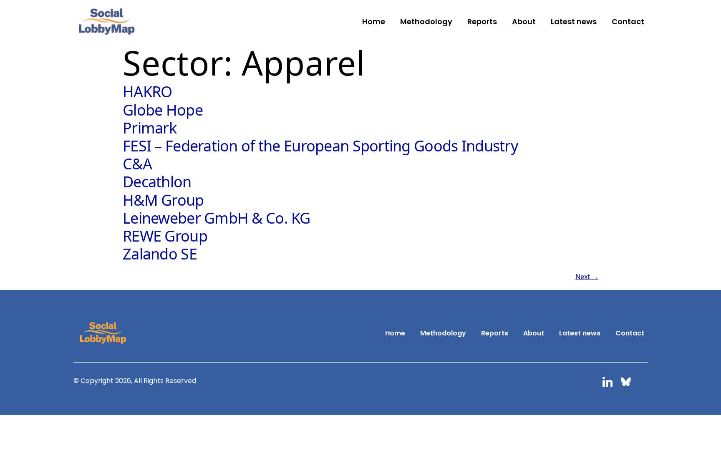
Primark (149, 128)
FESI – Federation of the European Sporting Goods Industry (320, 146)
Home (373, 21)
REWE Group (165, 236)
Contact (628, 21)
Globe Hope (163, 110)
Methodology (426, 21)
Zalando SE (160, 254)
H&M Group (163, 200)
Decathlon (157, 181)
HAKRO (147, 91)
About (524, 21)
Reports (482, 21)
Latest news (574, 21)
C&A (137, 164)
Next (586, 276)
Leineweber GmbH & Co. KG (216, 218)
